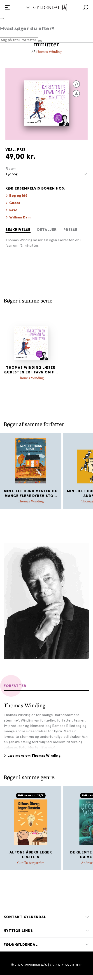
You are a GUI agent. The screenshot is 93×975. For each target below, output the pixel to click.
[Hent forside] (76, 93)
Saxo (13, 210)
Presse (70, 230)
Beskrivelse (17, 230)
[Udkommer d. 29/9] (31, 822)
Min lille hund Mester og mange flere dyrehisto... (31, 493)
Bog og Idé (18, 195)
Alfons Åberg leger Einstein (30, 855)
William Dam (19, 217)
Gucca (14, 203)
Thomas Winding (49, 51)
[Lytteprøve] (76, 84)
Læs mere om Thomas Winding (33, 755)
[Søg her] (40, 41)
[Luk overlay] (2, 18)
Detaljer (47, 230)
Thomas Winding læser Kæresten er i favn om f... (31, 370)
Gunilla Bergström (30, 862)
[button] (86, 7)
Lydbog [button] (12, 174)
